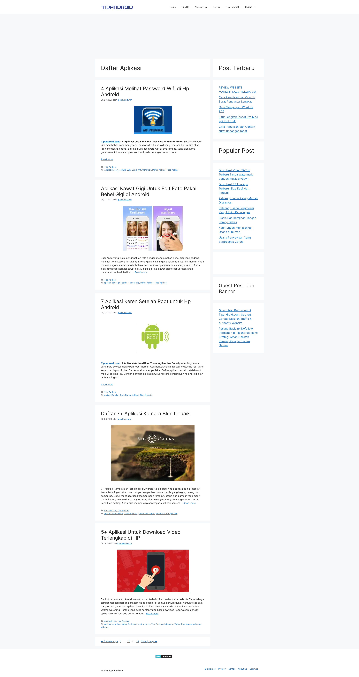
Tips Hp (185, 7)
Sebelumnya (109, 641)
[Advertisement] (179, 35)
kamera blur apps (147, 513)
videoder (197, 624)
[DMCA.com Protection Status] (163, 657)
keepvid (146, 624)
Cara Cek (146, 170)
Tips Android (146, 395)
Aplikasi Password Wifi (115, 170)
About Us (242, 668)
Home (173, 7)
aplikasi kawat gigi (130, 282)
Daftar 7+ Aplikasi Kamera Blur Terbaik (145, 413)
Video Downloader (183, 624)
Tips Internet (232, 7)
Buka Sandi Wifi (134, 170)
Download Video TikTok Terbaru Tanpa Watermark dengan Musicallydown (236, 174)
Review (248, 7)
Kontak (231, 668)
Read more (107, 159)
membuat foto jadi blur (166, 513)
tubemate (168, 624)
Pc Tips (216, 7)
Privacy (222, 668)
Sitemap (254, 668)
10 (129, 641)
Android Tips (201, 7)
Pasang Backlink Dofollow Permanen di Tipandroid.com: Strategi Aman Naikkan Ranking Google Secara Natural (238, 337)
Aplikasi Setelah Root (114, 395)
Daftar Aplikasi (159, 170)
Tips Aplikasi (110, 167)
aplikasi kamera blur (113, 513)
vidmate (105, 627)
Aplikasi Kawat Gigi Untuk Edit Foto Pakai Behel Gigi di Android (148, 191)
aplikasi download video (115, 624)
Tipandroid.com (110, 141)
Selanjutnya (149, 641)
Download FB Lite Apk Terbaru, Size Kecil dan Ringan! (234, 188)
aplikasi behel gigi (112, 282)
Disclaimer (210, 668)
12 (138, 641)
